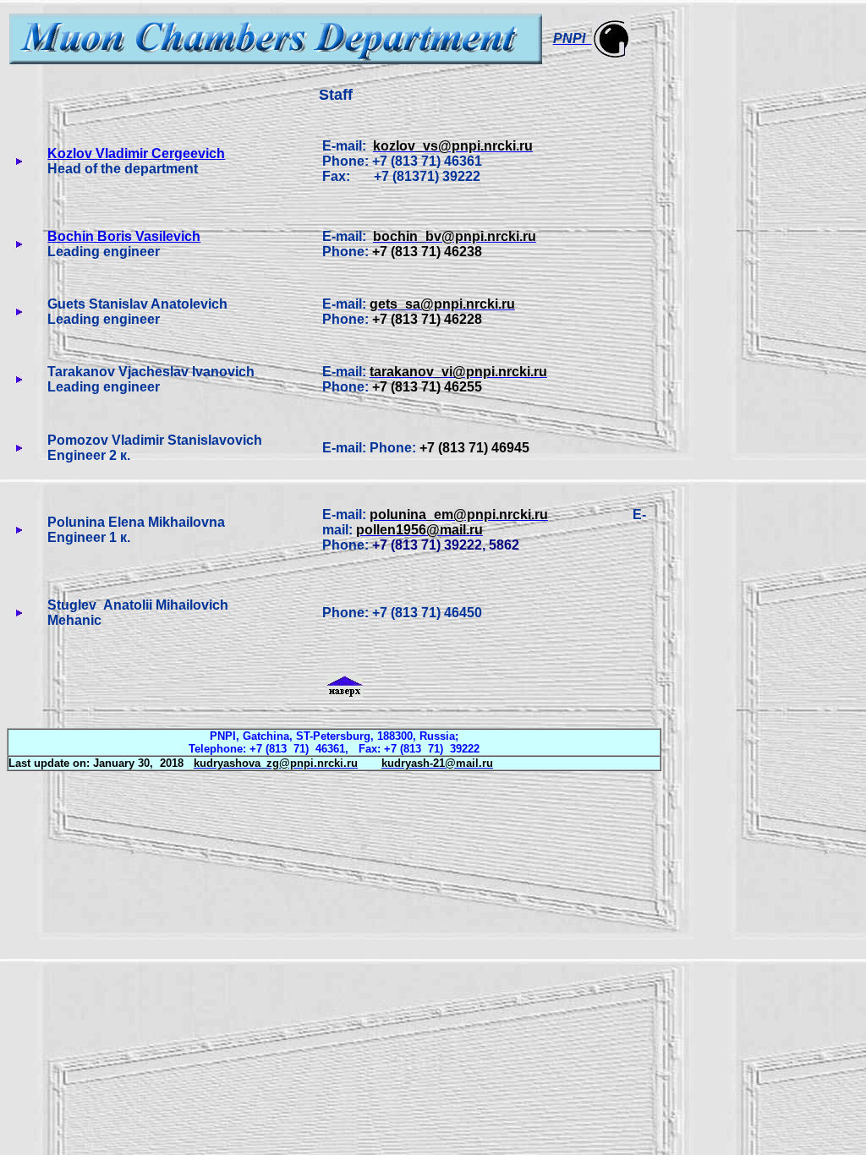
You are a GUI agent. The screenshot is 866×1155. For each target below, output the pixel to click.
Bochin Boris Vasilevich (123, 236)
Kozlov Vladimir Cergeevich (136, 153)
